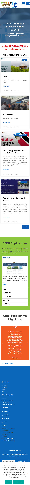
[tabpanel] (15, 274)
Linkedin (6, 415)
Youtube (6, 418)
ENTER (4, 285)
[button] (23, 3)
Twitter (6, 422)
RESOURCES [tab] (6, 258)
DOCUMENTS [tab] (7, 293)
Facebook (7, 411)
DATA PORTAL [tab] (7, 304)
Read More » (6, 86)
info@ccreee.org (10, 440)
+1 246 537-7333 (9, 439)
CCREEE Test (8, 114)
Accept (9, 482)
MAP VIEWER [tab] (7, 300)
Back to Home (9, 363)
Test (5, 76)
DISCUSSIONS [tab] (7, 296)
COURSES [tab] (6, 289)
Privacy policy (18, 482)
